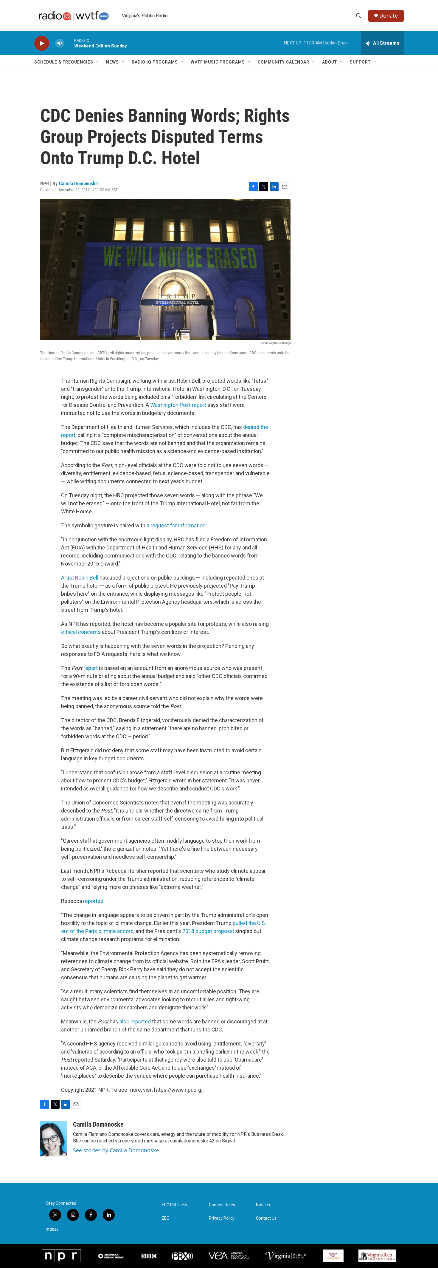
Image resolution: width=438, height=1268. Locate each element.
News (112, 62)
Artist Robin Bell (79, 577)
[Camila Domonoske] (53, 1138)
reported (93, 901)
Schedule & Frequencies (63, 62)
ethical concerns (81, 632)
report (90, 668)
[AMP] (111, 1256)
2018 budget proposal (208, 931)
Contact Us (266, 1218)
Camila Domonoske (78, 183)
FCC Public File (175, 1205)
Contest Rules (222, 1205)
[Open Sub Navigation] (97, 62)
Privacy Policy (221, 1218)
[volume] (60, 43)
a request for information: (177, 525)
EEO (166, 1218)
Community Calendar (283, 62)
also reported (135, 1021)
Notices (263, 1205)
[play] (41, 43)
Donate (388, 16)
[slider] (69, 43)
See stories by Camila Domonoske (116, 1150)
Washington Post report (178, 405)
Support (360, 62)
